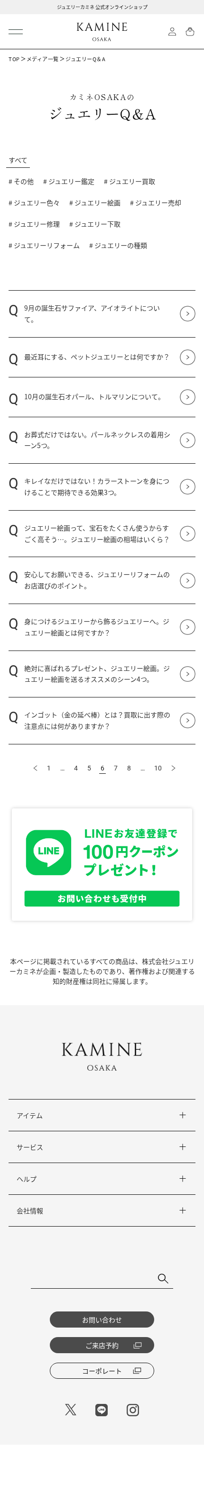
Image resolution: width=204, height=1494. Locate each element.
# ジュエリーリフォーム (44, 245)
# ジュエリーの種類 (118, 245)
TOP (14, 59)
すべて (18, 160)
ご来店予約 (102, 1345)
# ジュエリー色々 (34, 202)
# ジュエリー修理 (34, 224)
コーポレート (102, 1370)
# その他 (21, 181)
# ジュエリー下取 (95, 224)
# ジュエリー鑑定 (68, 181)
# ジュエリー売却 (155, 202)
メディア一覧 (43, 59)
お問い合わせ (102, 1319)
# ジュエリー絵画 (95, 202)
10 (158, 767)
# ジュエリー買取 (129, 181)
